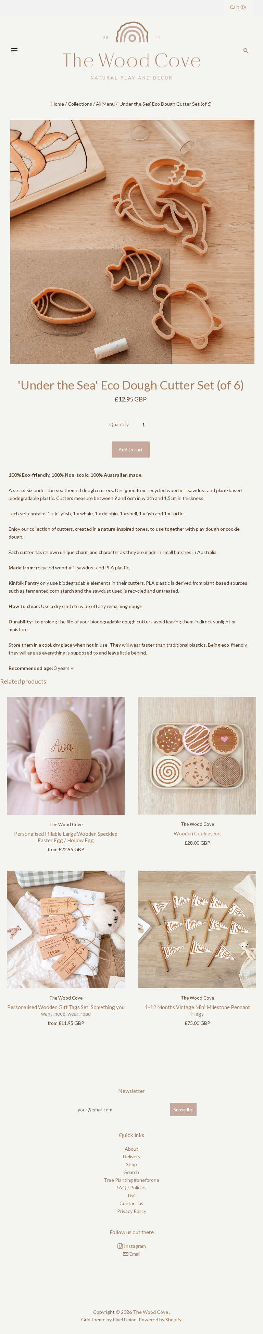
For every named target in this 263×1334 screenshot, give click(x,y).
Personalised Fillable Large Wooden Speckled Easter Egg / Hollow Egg (65, 837)
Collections (80, 104)
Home (57, 104)
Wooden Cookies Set (197, 833)
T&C (132, 1195)
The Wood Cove (66, 824)
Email (134, 1254)
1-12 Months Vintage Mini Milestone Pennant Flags (197, 1010)
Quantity (119, 424)
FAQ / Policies (132, 1187)
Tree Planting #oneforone (131, 1180)
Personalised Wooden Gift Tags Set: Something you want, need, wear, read (66, 1010)
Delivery (131, 1156)
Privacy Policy (131, 1211)
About (131, 1149)
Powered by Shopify (160, 1319)
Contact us (131, 1203)
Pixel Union (125, 1319)
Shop (131, 1164)
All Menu (105, 104)
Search (131, 1172)
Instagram (134, 1246)
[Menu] (14, 50)
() (238, 7)
